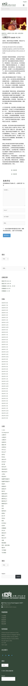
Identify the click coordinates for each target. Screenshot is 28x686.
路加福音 (4, 542)
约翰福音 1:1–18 (6, 291)
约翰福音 (4, 528)
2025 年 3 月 (5, 344)
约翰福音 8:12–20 (6, 288)
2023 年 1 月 (5, 408)
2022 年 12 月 (5, 410)
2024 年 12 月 (5, 352)
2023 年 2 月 (5, 405)
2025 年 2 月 (5, 347)
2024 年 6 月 (5, 366)
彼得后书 (4, 488)
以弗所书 (4, 434)
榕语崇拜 (3, 619)
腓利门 (3, 535)
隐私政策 (3, 623)
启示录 (3, 464)
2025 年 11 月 (5, 325)
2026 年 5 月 (5, 310)
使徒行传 (4, 444)
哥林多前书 (4, 469)
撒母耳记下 (4, 501)
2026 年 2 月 (5, 317)
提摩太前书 (4, 493)
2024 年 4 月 (5, 371)
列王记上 (4, 449)
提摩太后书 (4, 496)
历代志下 (4, 461)
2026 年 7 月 (5, 305)
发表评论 (4, 33)
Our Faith (3, 642)
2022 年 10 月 (5, 415)
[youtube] (9, 655)
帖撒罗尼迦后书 (5, 481)
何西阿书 (4, 442)
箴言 (3, 520)
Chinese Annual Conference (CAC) (10, 632)
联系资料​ (3, 621)
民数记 (3, 513)
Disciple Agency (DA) (6, 640)
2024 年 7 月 (5, 364)
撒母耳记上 (4, 498)
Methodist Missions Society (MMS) (10, 638)
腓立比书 (4, 537)
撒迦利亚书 (4, 503)
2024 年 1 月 (5, 378)
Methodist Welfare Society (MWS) (9, 636)
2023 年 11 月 (5, 383)
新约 (3, 506)
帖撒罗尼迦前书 (5, 479)
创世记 (3, 454)
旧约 (13, 33)
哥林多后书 (4, 471)
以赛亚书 (9, 33)
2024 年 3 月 (5, 374)
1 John (3, 430)
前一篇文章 (14, 170)
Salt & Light (4, 644)
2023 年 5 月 (5, 398)
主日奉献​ (3, 615)
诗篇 (3, 540)
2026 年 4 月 (5, 312)
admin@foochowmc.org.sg (9, 607)
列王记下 (4, 452)
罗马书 (3, 530)
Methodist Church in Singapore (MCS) (10, 634)
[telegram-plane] (12, 655)
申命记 (3, 518)
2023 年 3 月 (5, 403)
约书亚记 (4, 523)
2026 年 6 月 (5, 307)
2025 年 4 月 (5, 342)
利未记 (3, 457)
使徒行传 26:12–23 (6, 281)
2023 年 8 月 (5, 391)
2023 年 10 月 (5, 386)
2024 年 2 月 (5, 376)
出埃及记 (4, 447)
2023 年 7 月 (5, 393)
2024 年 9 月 (5, 359)
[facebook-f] (2, 655)
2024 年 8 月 (5, 361)
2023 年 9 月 (5, 388)
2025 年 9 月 (5, 329)
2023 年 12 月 (5, 381)
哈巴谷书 (4, 466)
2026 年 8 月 (5, 302)
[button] (23, 5)
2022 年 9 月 (5, 418)
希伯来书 (4, 476)
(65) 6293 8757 (6, 605)
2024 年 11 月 (5, 354)
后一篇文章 (14, 174)
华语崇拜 (3, 617)
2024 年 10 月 (5, 356)
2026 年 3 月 (5, 315)
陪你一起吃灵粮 (19, 33)
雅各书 (3, 547)
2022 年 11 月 (5, 413)
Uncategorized (5, 432)
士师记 (3, 474)
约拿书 (3, 525)
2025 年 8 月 (5, 332)
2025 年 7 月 (5, 334)
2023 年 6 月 (5, 396)
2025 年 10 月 (5, 327)
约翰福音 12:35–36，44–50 (8, 286)
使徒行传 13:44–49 (6, 283)
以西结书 (4, 437)
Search (3, 573)
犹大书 (3, 515)
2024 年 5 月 (5, 369)
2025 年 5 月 (5, 339)
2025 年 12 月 (5, 322)
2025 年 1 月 (5, 349)
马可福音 (4, 550)
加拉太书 (4, 459)
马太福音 (4, 552)
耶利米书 (4, 533)
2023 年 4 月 (5, 401)
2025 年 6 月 (5, 337)
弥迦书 (3, 484)
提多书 (3, 491)
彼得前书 (4, 486)
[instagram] (6, 655)
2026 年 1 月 (5, 320)
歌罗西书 (4, 511)
